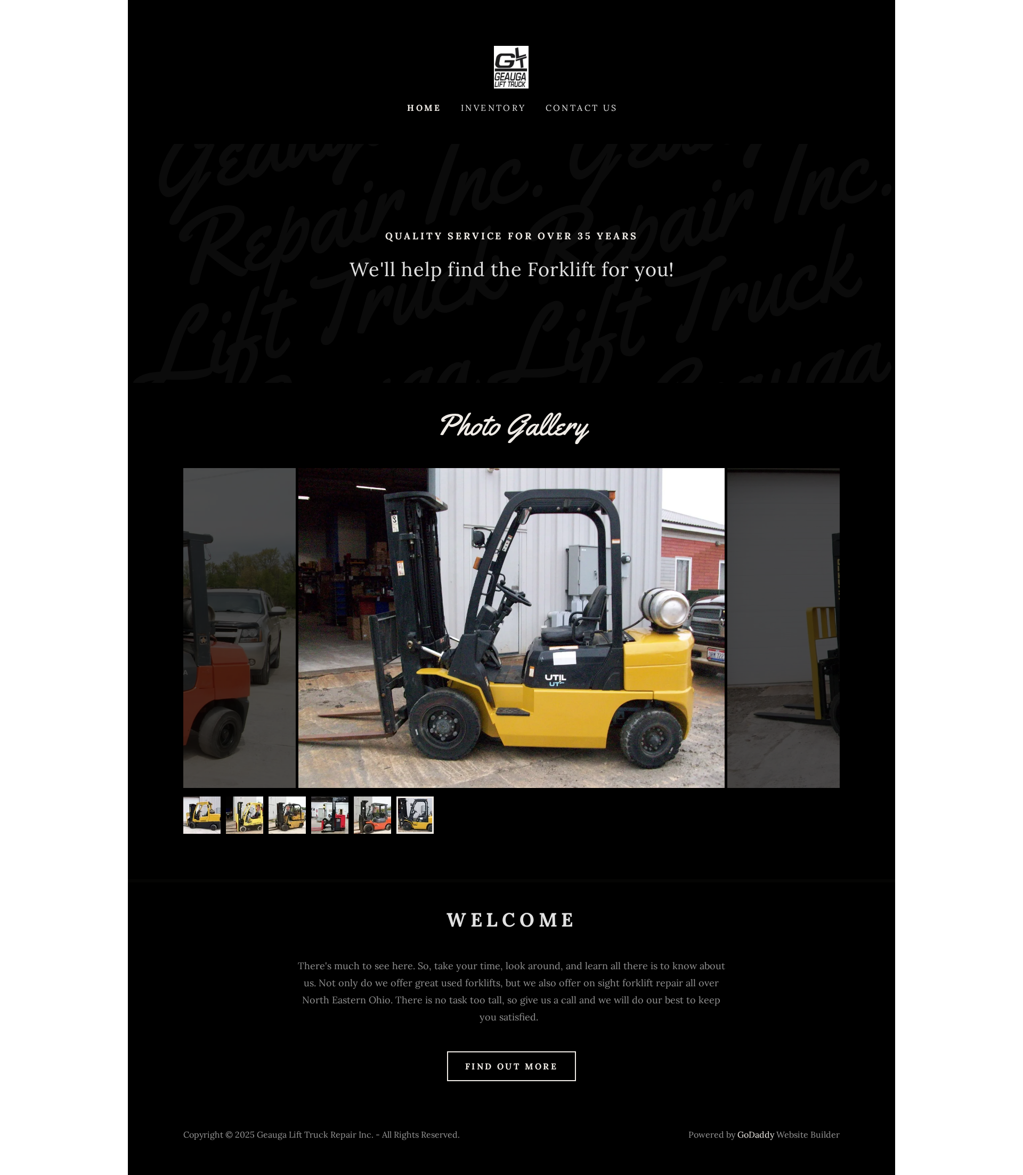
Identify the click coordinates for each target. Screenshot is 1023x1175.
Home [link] (424, 107)
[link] (511, 66)
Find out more (511, 1066)
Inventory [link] (493, 107)
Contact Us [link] (582, 107)
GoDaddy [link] (755, 1134)
